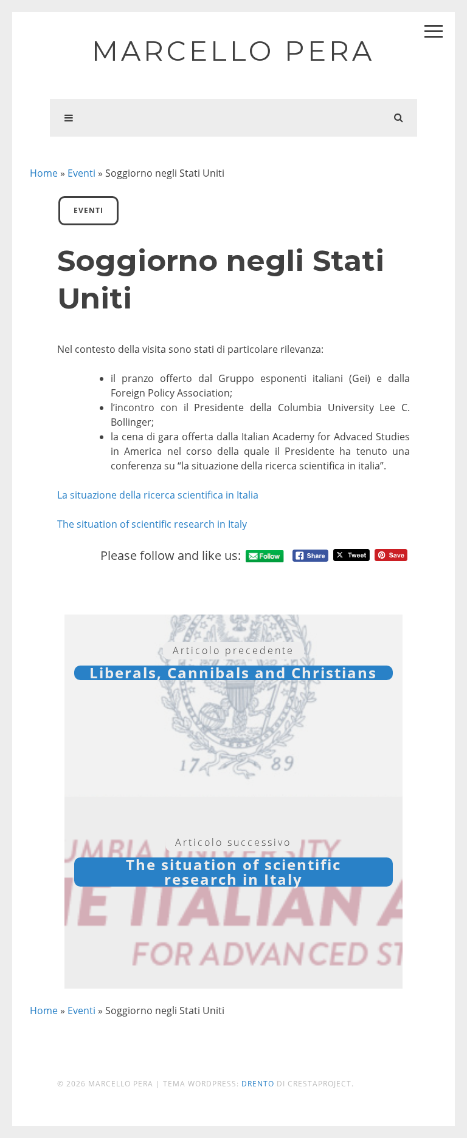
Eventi (81, 173)
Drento (257, 1083)
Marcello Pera (233, 50)
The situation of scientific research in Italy (152, 524)
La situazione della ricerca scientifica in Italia (157, 495)
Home (44, 173)
